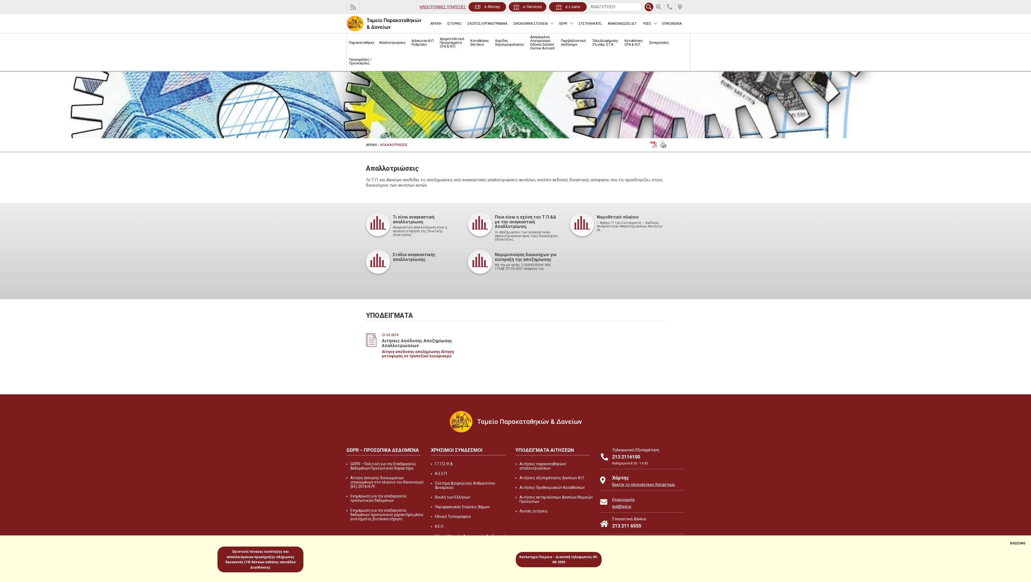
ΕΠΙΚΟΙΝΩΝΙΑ (672, 24)
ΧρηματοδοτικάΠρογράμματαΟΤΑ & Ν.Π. (452, 42)
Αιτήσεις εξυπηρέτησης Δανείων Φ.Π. (552, 478)
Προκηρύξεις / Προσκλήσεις (360, 61)
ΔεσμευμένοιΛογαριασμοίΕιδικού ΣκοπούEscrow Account (542, 42)
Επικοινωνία (623, 499)
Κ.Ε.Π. (439, 526)
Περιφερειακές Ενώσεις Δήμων (462, 507)
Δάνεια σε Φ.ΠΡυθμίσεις (422, 42)
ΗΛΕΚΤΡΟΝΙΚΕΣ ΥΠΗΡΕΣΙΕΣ (443, 7)
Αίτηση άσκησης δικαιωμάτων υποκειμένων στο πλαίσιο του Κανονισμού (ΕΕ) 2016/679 (387, 482)
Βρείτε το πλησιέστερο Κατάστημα (643, 484)
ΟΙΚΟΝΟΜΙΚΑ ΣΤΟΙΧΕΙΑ (530, 24)
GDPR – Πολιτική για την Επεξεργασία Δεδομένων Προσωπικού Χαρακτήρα (383, 466)
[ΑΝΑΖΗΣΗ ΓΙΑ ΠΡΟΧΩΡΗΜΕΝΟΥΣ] (660, 7)
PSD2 (647, 24)
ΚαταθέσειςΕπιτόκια (479, 42)
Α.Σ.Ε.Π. (441, 473)
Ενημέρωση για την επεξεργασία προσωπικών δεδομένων (378, 498)
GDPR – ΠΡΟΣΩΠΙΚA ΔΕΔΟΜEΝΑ (382, 450)
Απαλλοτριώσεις (392, 43)
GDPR (563, 24)
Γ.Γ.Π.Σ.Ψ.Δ (444, 464)
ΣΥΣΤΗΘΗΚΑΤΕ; (590, 24)
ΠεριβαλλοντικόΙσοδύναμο (573, 42)
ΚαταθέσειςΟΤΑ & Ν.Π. (634, 42)
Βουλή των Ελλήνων (452, 497)
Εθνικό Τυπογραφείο (453, 516)
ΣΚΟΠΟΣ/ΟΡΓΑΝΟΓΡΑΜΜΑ (487, 24)
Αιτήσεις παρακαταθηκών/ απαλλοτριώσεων (543, 466)
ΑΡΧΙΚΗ (435, 24)
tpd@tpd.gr (621, 506)
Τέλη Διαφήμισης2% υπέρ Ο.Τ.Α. (605, 42)
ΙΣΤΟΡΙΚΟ (454, 24)
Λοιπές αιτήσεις (534, 511)
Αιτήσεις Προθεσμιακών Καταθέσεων (552, 487)
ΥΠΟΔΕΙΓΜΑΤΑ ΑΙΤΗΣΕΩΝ (545, 450)
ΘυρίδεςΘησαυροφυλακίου (509, 42)
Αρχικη (371, 145)
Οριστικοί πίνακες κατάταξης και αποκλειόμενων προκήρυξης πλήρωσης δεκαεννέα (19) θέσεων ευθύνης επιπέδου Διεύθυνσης (260, 559)
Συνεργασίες (659, 43)
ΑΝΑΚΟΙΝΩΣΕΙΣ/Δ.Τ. (622, 24)
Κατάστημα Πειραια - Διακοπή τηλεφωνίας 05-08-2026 (558, 559)
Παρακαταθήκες (361, 43)
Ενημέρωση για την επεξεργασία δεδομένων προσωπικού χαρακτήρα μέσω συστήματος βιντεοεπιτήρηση (386, 514)
